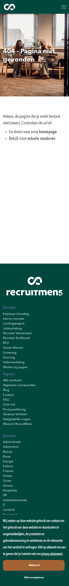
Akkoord (34, 565)
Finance (8, 471)
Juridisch (9, 509)
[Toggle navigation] (64, 6)
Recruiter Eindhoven (16, 338)
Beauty (7, 451)
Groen (7, 480)
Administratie (12, 442)
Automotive (11, 446)
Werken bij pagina (15, 367)
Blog (6, 390)
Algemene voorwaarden (19, 385)
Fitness (7, 476)
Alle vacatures (12, 380)
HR (5, 495)
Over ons (9, 404)
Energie (8, 461)
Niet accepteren (34, 577)
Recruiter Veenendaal (17, 333)
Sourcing (9, 357)
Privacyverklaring (14, 409)
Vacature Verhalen (15, 414)
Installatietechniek (15, 500)
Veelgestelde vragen (16, 419)
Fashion (8, 466)
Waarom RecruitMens (17, 424)
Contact (8, 395)
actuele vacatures (41, 138)
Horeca (8, 485)
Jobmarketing (12, 328)
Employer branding (16, 314)
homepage (48, 132)
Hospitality (10, 490)
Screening (9, 352)
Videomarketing (13, 362)
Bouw (6, 456)
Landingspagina (13, 323)
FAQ (6, 399)
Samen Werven (13, 347)
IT (4, 505)
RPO (6, 343)
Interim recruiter (13, 318)
